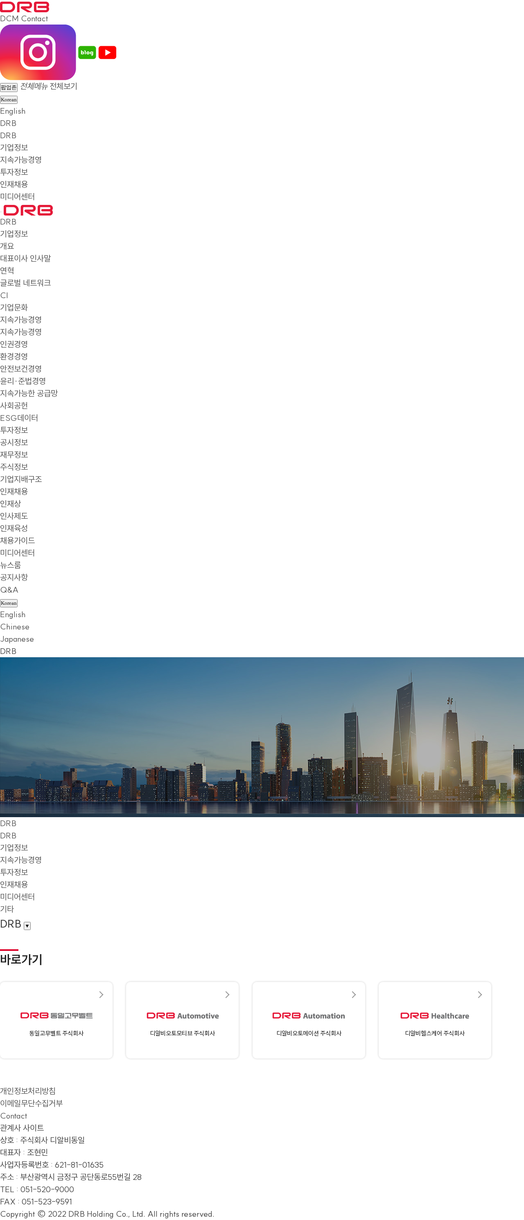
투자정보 (14, 172)
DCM (9, 18)
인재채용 (14, 184)
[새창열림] (38, 51)
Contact (34, 18)
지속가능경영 (21, 160)
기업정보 (14, 147)
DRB (8, 123)
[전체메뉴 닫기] (1, 212)
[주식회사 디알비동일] (24, 6)
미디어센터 (17, 196)
